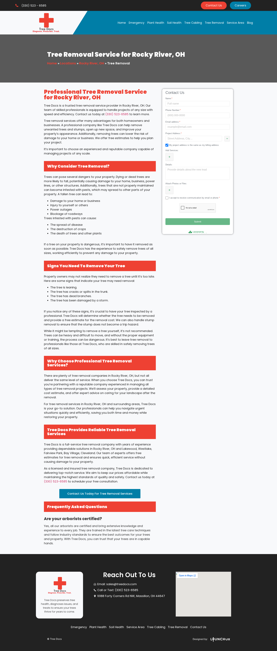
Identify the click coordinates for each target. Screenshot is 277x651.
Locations (68, 63)
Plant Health (155, 23)
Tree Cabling (193, 23)
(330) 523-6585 (117, 114)
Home (122, 23)
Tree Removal (214, 23)
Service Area (235, 23)
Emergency (136, 23)
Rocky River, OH (91, 63)
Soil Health (174, 23)
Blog (250, 23)
